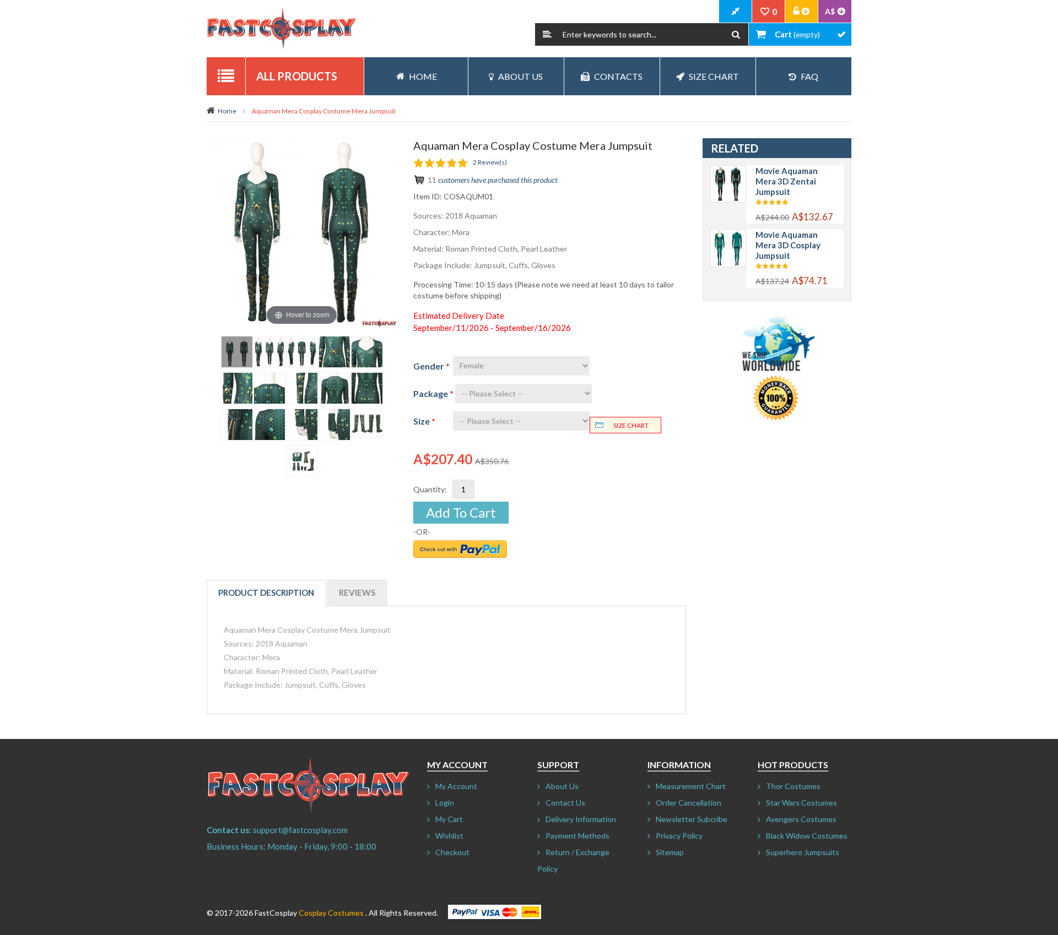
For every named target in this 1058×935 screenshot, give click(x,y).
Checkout (452, 852)
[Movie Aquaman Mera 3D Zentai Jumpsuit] (728, 171)
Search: (547, 34)
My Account (456, 786)
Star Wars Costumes (801, 802)
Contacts (618, 76)
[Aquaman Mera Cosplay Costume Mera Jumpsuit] (237, 351)
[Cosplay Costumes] (281, 28)
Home (227, 111)
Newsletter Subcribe (691, 819)
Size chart (631, 425)
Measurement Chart (691, 786)
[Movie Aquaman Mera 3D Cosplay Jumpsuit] (728, 235)
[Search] (736, 34)
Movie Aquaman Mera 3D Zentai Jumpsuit (786, 181)
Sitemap (670, 852)
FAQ (809, 76)
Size (424, 421)
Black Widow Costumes (807, 835)
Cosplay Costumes (331, 912)
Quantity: (430, 489)
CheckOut (735, 11)
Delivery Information (581, 819)
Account (801, 11)
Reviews (357, 592)
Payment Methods (577, 835)
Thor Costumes (793, 786)
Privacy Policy (679, 835)
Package (433, 393)
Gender (431, 366)
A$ (830, 11)
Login (444, 802)
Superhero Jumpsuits (802, 852)
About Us (520, 76)
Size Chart (714, 76)
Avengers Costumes (801, 819)
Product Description (266, 592)
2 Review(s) (490, 162)
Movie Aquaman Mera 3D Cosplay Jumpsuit (788, 245)
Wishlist (449, 835)
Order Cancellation (688, 802)
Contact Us (565, 802)
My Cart (449, 819)
